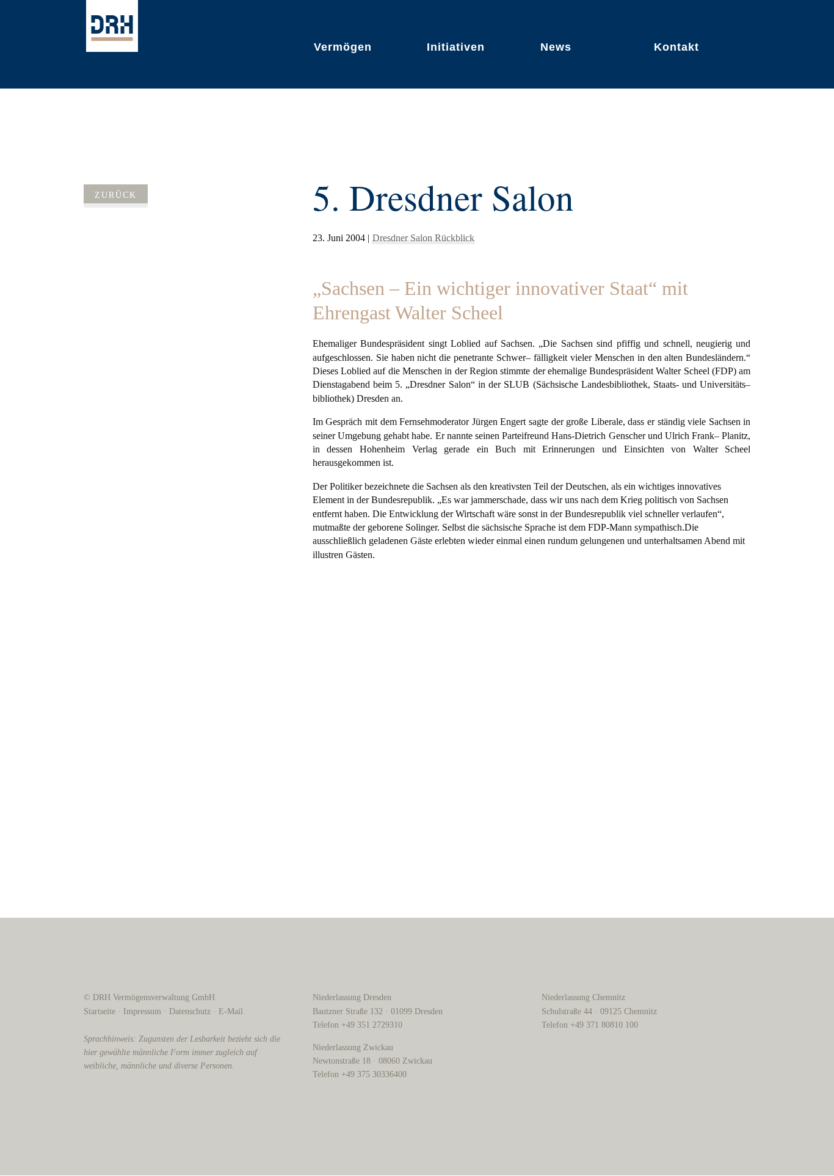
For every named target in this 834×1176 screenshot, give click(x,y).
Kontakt (676, 47)
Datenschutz (190, 1011)
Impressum (142, 1011)
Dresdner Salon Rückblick (423, 238)
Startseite (99, 1011)
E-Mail (231, 1011)
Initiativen (456, 47)
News (555, 47)
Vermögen (343, 47)
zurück (116, 195)
